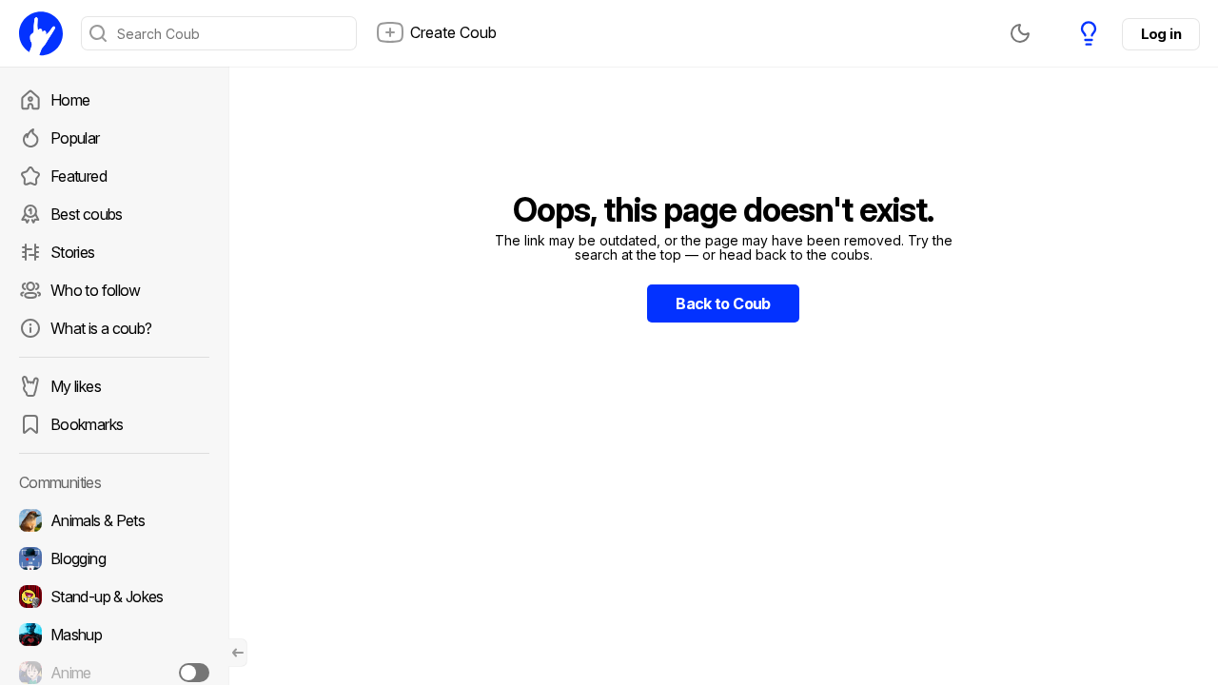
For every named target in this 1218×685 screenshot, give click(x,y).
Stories (72, 252)
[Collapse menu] (237, 652)
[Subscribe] (194, 672)
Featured (78, 176)
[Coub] (41, 33)
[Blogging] (114, 558)
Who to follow (95, 290)
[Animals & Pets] (114, 520)
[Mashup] (114, 635)
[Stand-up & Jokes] (114, 596)
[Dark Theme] (1020, 33)
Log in (1161, 34)
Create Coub (453, 32)
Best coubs (86, 214)
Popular (75, 137)
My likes (75, 386)
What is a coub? (100, 328)
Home (69, 99)
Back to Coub (723, 303)
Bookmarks (86, 424)
